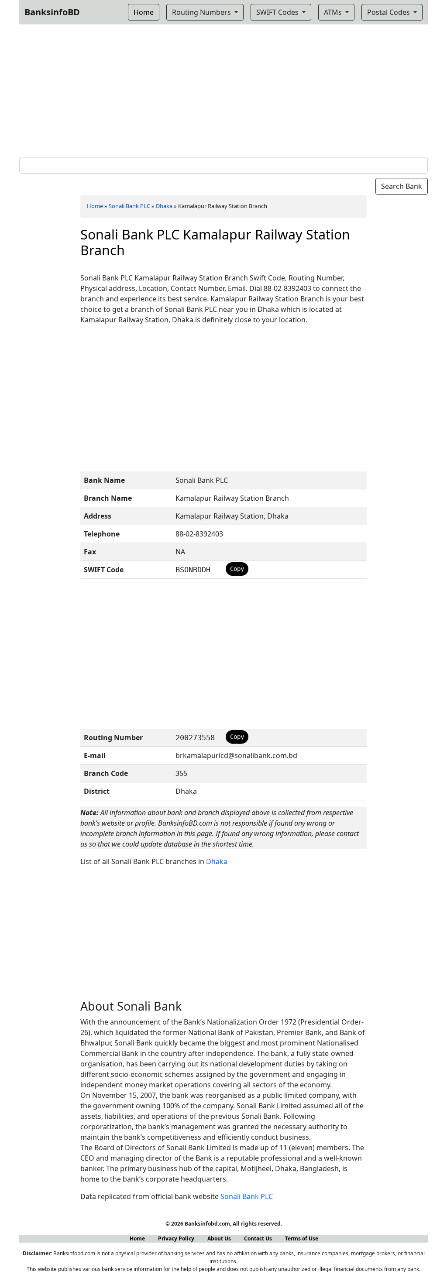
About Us (219, 1238)
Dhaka (164, 206)
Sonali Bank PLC (129, 206)
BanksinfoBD (52, 12)
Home (95, 206)
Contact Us (258, 1238)
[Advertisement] (223, 89)
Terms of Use (301, 1238)
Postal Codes (389, 12)
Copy (237, 568)
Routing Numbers (202, 12)
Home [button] (144, 12)
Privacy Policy (176, 1238)
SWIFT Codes (278, 12)
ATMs (334, 12)
